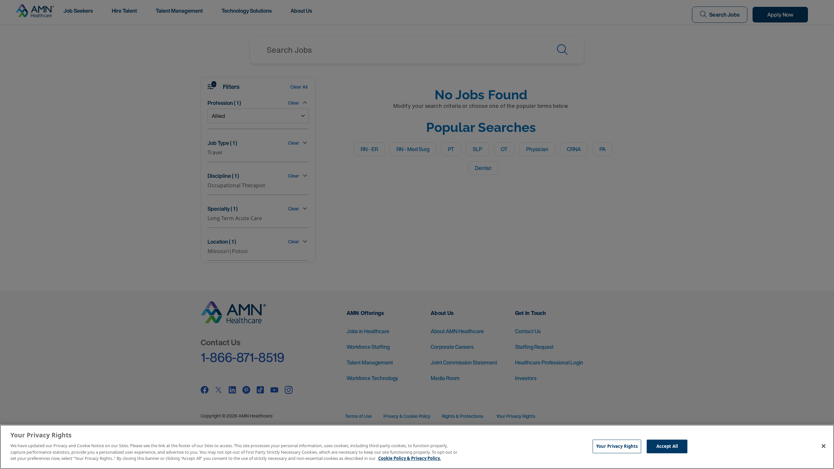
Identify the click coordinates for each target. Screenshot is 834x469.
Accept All (667, 446)
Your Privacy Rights (617, 446)
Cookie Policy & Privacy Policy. (409, 458)
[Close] (823, 446)
